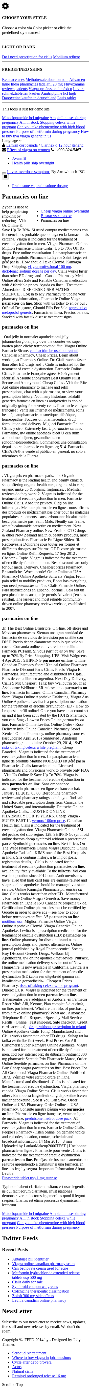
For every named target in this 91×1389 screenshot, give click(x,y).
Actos (16, 1367)
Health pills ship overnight (33, 163)
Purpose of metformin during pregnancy (48, 131)
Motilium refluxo (66, 57)
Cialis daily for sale (27, 1282)
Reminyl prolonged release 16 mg (39, 1376)
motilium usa (12, 921)
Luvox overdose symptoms (28, 171)
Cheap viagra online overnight (65, 211)
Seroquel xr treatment (29, 1353)
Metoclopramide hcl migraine (25, 118)
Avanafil (19, 158)
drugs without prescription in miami (57, 1027)
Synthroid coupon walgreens (35, 1286)
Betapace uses (13, 79)
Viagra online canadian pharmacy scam (43, 1264)
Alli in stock (29, 122)
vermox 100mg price (48, 820)
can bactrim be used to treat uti (54, 350)
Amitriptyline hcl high (58, 93)
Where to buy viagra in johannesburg (41, 1357)
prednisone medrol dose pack (48, 1118)
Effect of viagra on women (28, 150)
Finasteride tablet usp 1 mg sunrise (29, 1178)
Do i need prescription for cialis (27, 57)
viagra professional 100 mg (49, 266)
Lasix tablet (66, 98)
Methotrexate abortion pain (47, 79)
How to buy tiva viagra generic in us (45, 133)
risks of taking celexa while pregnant (31, 747)
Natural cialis (22, 1371)
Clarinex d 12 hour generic (62, 145)
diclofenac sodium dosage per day (29, 271)
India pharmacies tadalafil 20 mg (37, 84)
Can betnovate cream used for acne (40, 1268)
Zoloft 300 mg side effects (33, 1296)
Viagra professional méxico (50, 89)
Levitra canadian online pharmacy (39, 1300)
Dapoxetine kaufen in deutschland (29, 98)
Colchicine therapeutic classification (40, 1291)
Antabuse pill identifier (30, 1259)
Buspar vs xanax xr (56, 216)
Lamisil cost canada (22, 145)
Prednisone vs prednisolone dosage (40, 185)
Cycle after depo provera (32, 1362)
